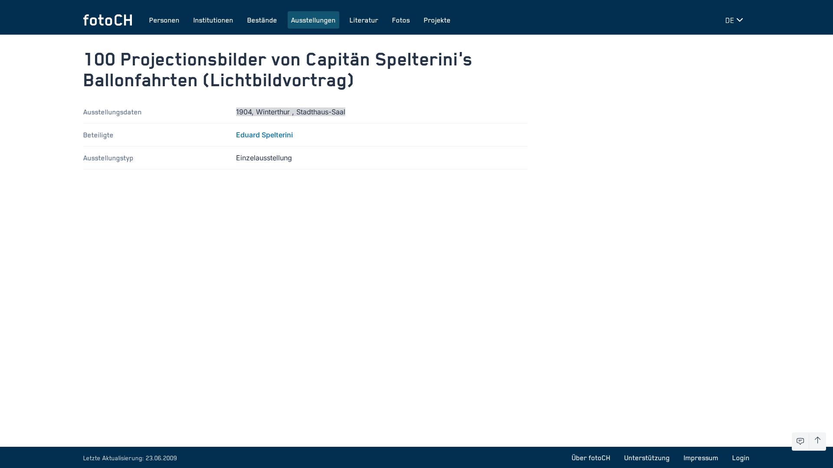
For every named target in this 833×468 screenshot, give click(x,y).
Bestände (262, 20)
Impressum (701, 458)
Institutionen (213, 20)
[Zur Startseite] (107, 20)
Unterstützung (647, 458)
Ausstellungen (313, 20)
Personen (164, 20)
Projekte (437, 20)
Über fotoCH (591, 458)
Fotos (401, 20)
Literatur (364, 20)
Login (741, 458)
